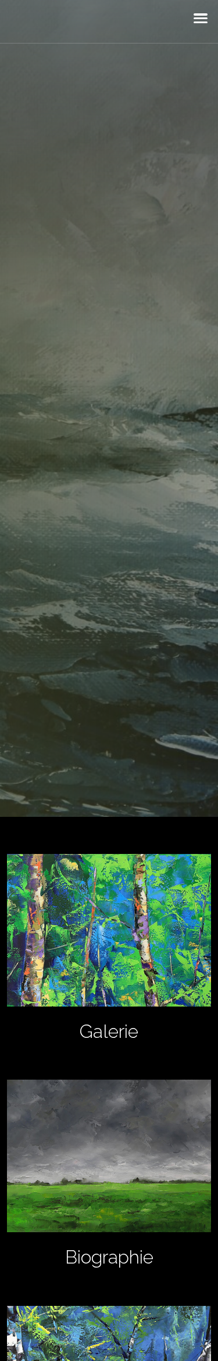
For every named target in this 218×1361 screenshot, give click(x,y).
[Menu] (200, 21)
